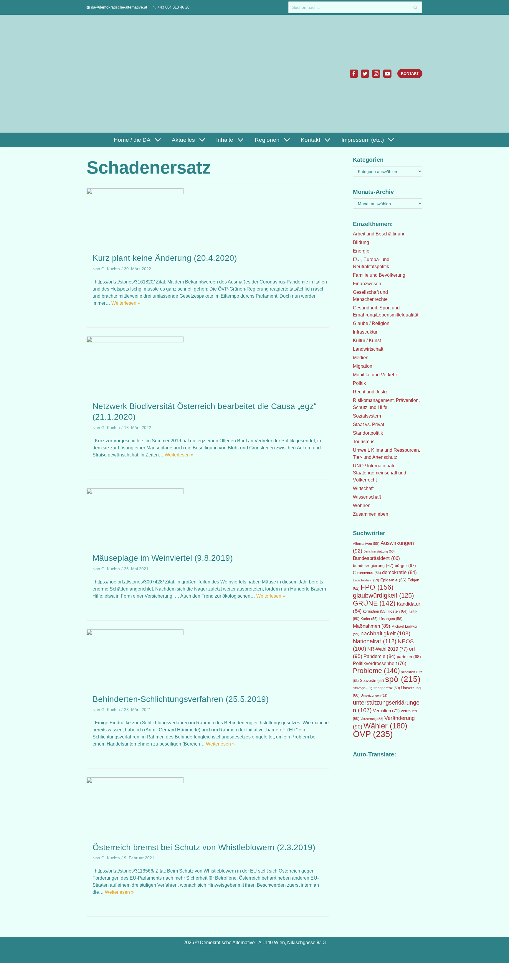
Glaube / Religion (371, 323)
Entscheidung (366, 580)
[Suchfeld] (415, 7)
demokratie (399, 572)
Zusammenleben (370, 514)
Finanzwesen (367, 283)
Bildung (361, 242)
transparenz (387, 688)
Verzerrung (372, 718)
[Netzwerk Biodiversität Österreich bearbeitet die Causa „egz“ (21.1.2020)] (135, 340)
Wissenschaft (367, 496)
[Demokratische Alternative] (115, 73)
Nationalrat (374, 641)
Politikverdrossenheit (379, 663)
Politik (359, 383)
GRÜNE (374, 603)
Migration (362, 366)
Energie (361, 250)
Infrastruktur (365, 331)
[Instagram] (376, 74)
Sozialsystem (367, 415)
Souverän (372, 680)
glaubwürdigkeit (383, 595)
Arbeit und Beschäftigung (379, 233)
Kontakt (410, 73)
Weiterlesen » (125, 303)
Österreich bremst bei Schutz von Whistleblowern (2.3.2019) (203, 847)
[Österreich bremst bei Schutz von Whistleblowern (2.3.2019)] (135, 781)
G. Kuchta (110, 269)
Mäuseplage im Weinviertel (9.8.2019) (162, 558)
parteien (409, 656)
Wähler (385, 725)
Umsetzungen (374, 695)
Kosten (397, 611)
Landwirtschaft (368, 349)
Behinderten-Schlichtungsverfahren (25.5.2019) (180, 699)
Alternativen (366, 543)
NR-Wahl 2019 (387, 649)
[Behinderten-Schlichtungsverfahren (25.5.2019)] (135, 633)
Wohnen (362, 505)
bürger (405, 565)
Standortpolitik (368, 433)
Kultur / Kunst (367, 340)
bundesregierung (373, 565)
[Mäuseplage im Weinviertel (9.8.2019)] (135, 492)
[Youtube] (387, 74)
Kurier (369, 619)
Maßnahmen (371, 626)
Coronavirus (367, 572)
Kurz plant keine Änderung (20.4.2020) (164, 258)
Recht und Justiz (370, 391)
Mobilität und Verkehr (375, 374)
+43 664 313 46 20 (173, 7)
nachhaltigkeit (385, 633)
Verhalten (386, 710)
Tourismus (363, 441)
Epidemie (393, 580)
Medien (360, 357)
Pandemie (379, 656)
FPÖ (377, 587)
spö (402, 679)
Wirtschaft (363, 488)
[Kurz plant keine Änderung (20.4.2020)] (135, 192)
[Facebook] (354, 74)
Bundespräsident (376, 558)
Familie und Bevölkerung (379, 275)
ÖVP (373, 734)
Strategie (362, 688)
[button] (157, 140)
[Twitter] (365, 74)
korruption (374, 611)
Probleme (376, 671)
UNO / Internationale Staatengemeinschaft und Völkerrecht (379, 472)
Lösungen (390, 619)
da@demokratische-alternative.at (119, 7)
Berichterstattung (379, 551)
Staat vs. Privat (368, 424)
